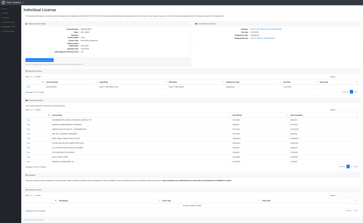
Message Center (9, 27)
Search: (332, 77)
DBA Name (173, 82)
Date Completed (296, 115)
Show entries (33, 77)
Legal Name (103, 82)
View (28, 87)
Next (356, 166)
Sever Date (324, 82)
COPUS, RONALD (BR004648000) (263, 38)
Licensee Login (9, 31)
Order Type (166, 201)
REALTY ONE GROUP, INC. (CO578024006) (266, 29)
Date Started (237, 115)
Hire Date (286, 82)
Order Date (266, 201)
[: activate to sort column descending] (35, 82)
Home (6, 13)
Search (6, 18)
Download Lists (9, 22)
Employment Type (232, 82)
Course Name (57, 115)
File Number (63, 201)
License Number (52, 82)
